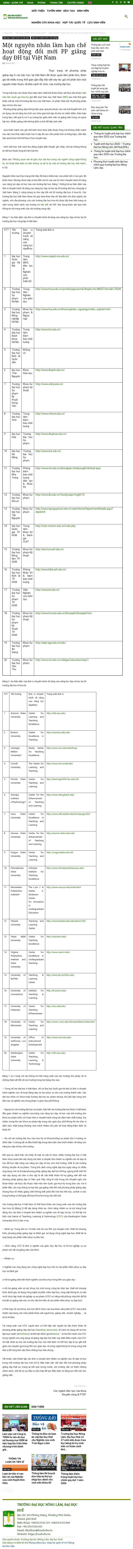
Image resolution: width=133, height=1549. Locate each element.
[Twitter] (121, 3)
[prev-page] (4, 1490)
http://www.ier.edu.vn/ (48, 589)
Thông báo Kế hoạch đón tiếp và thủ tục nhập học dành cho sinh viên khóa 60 (43, 1478)
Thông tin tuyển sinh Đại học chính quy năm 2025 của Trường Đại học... (112, 136)
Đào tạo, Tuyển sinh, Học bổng (44, 38)
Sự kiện (95, 117)
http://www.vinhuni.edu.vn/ (50, 413)
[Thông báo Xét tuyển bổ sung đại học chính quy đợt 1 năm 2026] (125, 88)
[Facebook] (113, 3)
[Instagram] (117, 3)
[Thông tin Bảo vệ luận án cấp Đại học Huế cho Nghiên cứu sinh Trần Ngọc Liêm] (44, 1422)
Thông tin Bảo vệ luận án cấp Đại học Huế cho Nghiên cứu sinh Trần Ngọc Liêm (44, 1438)
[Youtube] (129, 3)
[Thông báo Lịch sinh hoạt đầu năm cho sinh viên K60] (125, 47)
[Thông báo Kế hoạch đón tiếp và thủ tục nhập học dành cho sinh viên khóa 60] (44, 1462)
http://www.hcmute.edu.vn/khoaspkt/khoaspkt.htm (64, 613)
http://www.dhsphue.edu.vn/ (51, 434)
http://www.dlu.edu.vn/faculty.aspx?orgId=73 (60, 494)
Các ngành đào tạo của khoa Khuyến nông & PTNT (69, 1392)
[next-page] (10, 1490)
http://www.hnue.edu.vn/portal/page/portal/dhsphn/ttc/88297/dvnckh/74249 (78, 289)
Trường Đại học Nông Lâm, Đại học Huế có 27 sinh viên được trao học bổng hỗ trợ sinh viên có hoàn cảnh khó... (73, 1441)
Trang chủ (7, 32)
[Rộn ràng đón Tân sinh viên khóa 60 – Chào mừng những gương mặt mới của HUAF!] (125, 110)
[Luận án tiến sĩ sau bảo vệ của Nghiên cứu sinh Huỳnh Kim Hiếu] (15, 1462)
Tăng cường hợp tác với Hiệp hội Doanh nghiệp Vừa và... (100, 68)
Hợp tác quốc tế (99, 75)
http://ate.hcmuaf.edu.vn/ (50, 549)
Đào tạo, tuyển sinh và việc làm (30, 32)
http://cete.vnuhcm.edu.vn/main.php (56, 526)
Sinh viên (96, 55)
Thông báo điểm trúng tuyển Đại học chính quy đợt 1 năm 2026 (72, 1478)
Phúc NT (10, 63)
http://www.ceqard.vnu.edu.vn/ (52, 256)
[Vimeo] (125, 3)
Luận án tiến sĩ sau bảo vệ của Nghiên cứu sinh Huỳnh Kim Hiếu (13, 1478)
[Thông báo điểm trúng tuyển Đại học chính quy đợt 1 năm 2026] (73, 1462)
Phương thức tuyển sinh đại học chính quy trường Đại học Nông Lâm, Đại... (111, 164)
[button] (126, 16)
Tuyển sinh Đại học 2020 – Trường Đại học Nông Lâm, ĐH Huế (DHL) (112, 145)
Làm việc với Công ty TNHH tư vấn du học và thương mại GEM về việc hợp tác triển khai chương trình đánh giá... (15, 1442)
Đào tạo (6, 1429)
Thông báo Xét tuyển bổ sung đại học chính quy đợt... (100, 88)
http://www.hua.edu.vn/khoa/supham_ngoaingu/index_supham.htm (73, 309)
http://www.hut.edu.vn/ (48, 329)
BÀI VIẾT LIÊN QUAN (16, 1406)
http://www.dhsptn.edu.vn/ (50, 370)
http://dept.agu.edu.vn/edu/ (51, 642)
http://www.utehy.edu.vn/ (49, 384)
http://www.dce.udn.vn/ (48, 451)
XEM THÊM (37, 1406)
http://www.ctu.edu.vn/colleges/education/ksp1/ (62, 660)
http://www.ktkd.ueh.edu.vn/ (51, 569)
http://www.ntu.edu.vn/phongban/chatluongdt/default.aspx (68, 468)
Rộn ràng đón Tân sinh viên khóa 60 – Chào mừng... (100, 110)
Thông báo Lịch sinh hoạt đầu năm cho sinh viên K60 (100, 48)
